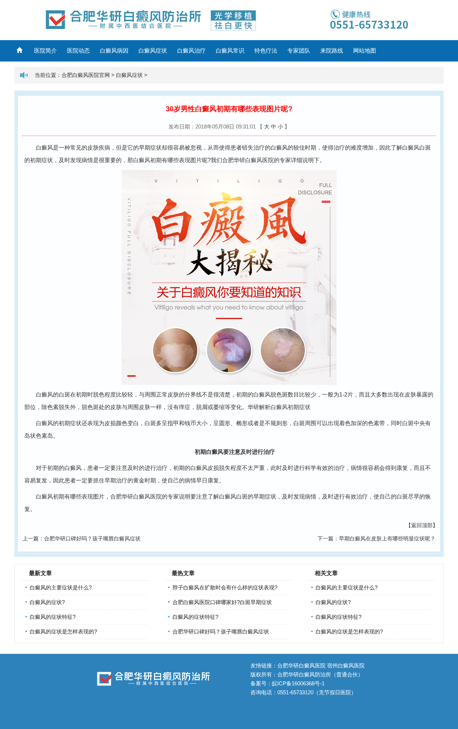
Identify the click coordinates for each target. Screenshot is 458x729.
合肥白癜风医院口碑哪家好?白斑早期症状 (222, 602)
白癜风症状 (152, 51)
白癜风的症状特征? (52, 617)
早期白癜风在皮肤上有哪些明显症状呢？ (387, 538)
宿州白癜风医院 (346, 665)
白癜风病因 (114, 51)
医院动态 (78, 51)
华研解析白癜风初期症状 (279, 407)
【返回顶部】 (422, 525)
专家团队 (298, 51)
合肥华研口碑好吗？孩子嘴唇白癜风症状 (92, 538)
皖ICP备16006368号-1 (298, 683)
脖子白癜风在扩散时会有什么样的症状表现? (224, 587)
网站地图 (364, 51)
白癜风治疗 (191, 51)
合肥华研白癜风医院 (248, 160)
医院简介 (45, 51)
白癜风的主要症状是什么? (61, 587)
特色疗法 (265, 51)
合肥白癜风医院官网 (86, 75)
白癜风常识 (230, 51)
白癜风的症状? (47, 602)
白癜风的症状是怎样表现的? (63, 631)
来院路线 (331, 51)
